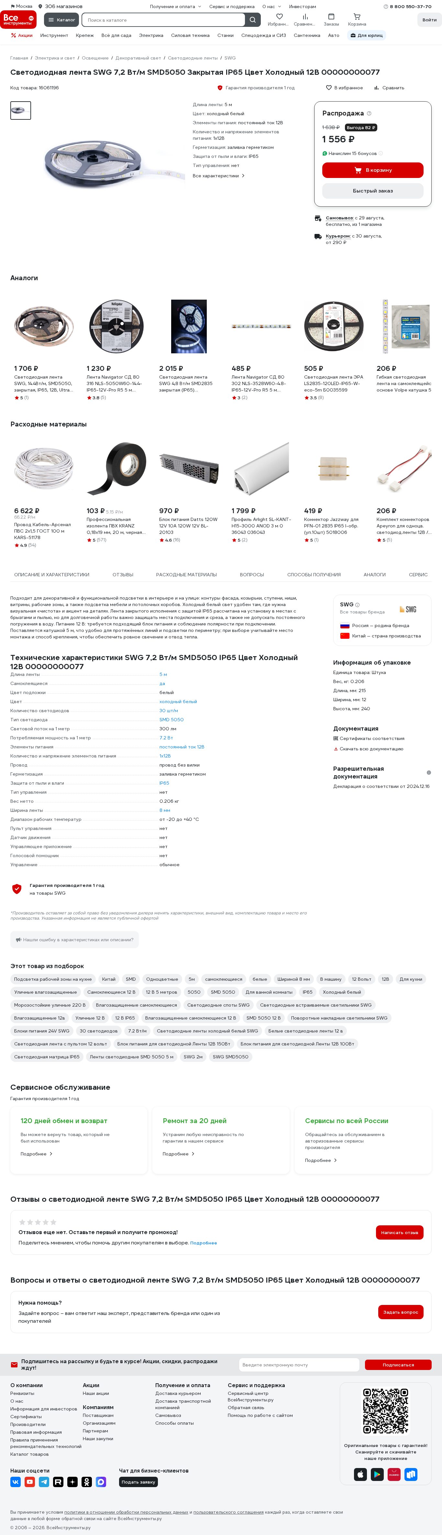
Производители (28, 1424)
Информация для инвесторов (43, 1409)
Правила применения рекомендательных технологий (46, 1443)
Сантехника (307, 35)
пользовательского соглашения (228, 1512)
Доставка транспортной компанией (183, 1404)
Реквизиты (22, 1393)
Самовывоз (168, 1415)
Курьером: (338, 236)
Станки (225, 35)
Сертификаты (26, 1416)
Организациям (99, 1423)
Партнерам (95, 1431)
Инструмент (54, 35)
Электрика (151, 35)
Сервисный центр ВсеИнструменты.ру (251, 1396)
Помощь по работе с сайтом (260, 1415)
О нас (16, 1401)
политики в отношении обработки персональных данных (126, 1512)
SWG (347, 605)
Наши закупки (98, 1438)
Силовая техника (190, 35)
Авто (333, 35)
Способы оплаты (174, 1423)
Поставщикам (98, 1415)
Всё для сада (116, 35)
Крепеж (85, 35)
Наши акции (96, 1393)
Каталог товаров (29, 1454)
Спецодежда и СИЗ (263, 35)
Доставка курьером (178, 1393)
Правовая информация (36, 1432)
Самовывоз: (340, 218)
